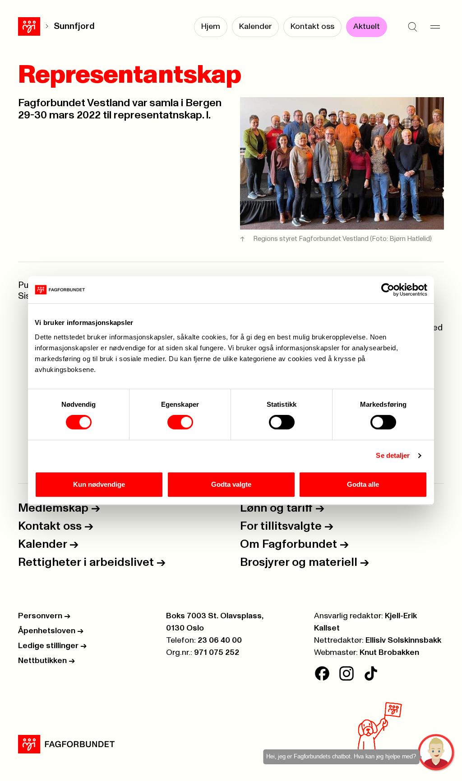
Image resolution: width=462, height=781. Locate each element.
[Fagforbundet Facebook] (322, 673)
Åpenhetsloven (50, 631)
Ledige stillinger (52, 646)
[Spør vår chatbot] (436, 753)
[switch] (180, 422)
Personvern (44, 616)
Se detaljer (393, 455)
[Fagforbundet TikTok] (371, 673)
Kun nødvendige (99, 484)
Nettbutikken (46, 661)
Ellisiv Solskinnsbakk (403, 640)
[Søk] (412, 27)
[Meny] (435, 27)
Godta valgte (231, 484)
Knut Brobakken (389, 653)
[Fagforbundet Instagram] (346, 673)
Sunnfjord (74, 26)
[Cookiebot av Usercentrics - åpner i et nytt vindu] (387, 289)
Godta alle (363, 484)
